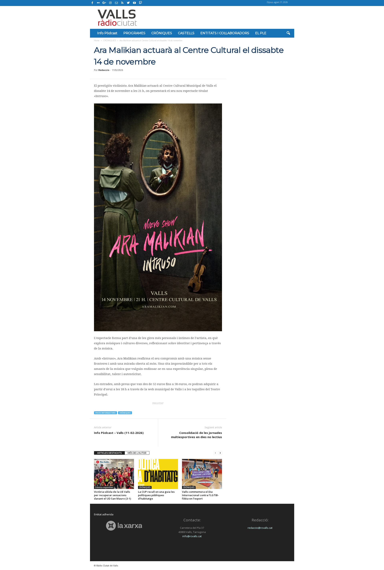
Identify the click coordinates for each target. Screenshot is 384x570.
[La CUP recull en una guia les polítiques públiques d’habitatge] (158, 474)
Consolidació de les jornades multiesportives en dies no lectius (196, 435)
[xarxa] (124, 526)
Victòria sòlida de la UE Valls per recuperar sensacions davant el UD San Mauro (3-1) (112, 495)
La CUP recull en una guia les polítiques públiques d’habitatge (156, 495)
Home (96, 40)
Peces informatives (105, 412)
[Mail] (116, 3)
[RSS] (122, 3)
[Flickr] (98, 3)
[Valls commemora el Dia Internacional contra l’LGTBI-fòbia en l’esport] (202, 474)
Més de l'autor (137, 453)
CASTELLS (186, 33)
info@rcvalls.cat (192, 536)
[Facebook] (92, 3)
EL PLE (260, 33)
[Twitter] (128, 3)
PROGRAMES (134, 33)
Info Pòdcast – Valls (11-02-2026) (119, 433)
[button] (288, 33)
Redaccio (103, 69)
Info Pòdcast (107, 33)
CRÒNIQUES (161, 33)
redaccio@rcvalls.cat (260, 528)
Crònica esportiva (104, 487)
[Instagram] (110, 3)
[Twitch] (140, 2)
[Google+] (104, 3)
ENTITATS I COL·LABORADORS (224, 33)
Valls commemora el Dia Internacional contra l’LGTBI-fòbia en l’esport (200, 495)
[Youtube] (134, 3)
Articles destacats (109, 453)
